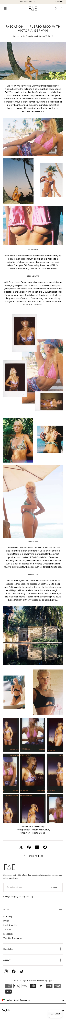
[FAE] (9, 867)
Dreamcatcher (49, 560)
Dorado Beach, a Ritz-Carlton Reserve (25, 580)
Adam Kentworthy (41, 829)
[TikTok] (22, 971)
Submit (55, 887)
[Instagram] (5, 971)
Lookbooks (8, 934)
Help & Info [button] (8, 948)
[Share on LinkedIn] (37, 847)
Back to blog (36, 856)
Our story (7, 916)
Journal (7, 929)
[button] (5, 8)
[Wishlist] (55, 8)
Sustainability (10, 925)
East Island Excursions (20, 282)
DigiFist (51, 980)
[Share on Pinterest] (29, 847)
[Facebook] (13, 971)
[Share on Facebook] (45, 847)
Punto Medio (13, 554)
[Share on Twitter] (21, 847)
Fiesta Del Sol (37, 111)
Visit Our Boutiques (13, 938)
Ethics (6, 920)
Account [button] (6, 959)
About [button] (6, 909)
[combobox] (33, 1000)
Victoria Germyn (37, 826)
